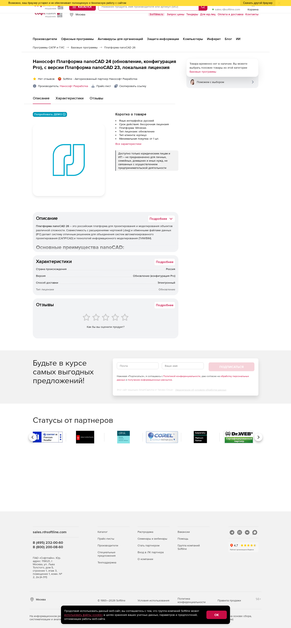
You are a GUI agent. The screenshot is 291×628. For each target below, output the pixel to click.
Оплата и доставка (230, 14)
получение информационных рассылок (150, 379)
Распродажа (145, 531)
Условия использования (153, 600)
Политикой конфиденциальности (181, 376)
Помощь (183, 538)
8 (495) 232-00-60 (48, 542)
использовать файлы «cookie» (83, 614)
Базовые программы (203, 71)
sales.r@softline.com (227, 9)
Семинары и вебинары (152, 538)
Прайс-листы (106, 538)
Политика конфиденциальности (192, 600)
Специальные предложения (107, 554)
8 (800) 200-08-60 (48, 547)
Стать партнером (148, 545)
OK (216, 615)
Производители (108, 545)
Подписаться (231, 367)
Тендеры (192, 14)
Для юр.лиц (208, 14)
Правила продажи (229, 600)
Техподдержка (107, 562)
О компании (145, 559)
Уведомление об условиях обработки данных (200, 389)
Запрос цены (175, 14)
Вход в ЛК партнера (151, 552)
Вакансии (184, 531)
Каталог (103, 531)
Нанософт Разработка (74, 86)
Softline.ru (156, 14)
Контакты (251, 14)
